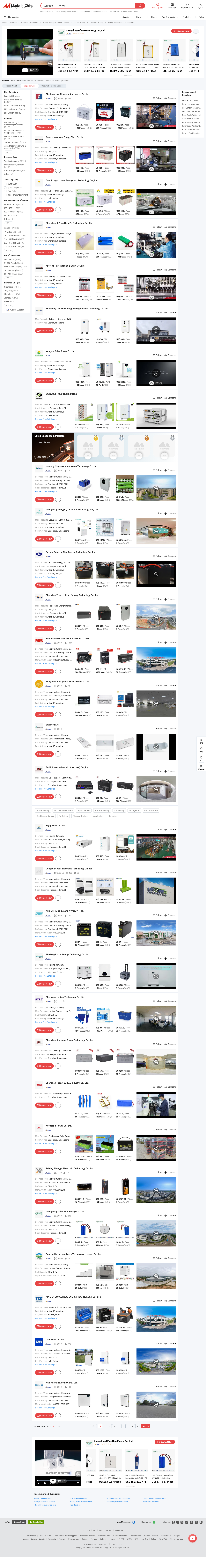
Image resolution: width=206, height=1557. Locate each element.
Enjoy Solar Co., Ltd (55, 825)
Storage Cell (134, 810)
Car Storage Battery (45, 816)
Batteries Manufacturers (192, 104)
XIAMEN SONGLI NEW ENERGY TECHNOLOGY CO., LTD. (73, 1296)
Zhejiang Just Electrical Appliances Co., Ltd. (68, 94)
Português (52, 1539)
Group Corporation (14, 170)
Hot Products (31, 1536)
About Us (86, 1530)
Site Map (108, 1530)
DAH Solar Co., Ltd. (55, 1339)
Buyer (138, 17)
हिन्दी (136, 1539)
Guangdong (12, 287)
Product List (11, 86)
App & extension (169, 17)
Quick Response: (42, 408)
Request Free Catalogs (45, 119)
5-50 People (12, 259)
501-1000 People (13, 274)
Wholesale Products (87, 1536)
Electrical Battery (80, 816)
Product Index (166, 1536)
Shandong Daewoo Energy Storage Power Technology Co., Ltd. (77, 308)
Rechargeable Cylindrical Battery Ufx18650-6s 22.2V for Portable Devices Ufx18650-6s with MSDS (136, 1477)
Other (8, 174)
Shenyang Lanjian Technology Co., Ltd (65, 997)
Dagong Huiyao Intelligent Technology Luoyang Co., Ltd (73, 1254)
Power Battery (43, 810)
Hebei (9, 301)
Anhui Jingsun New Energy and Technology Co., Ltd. (72, 180)
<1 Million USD (13, 232)
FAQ (94, 1530)
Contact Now (46, 127)
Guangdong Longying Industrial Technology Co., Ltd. (72, 509)
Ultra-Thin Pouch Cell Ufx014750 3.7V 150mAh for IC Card (110, 1477)
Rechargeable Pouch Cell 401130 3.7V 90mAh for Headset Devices (67, 66)
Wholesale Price (104, 1536)
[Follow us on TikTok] (177, 1522)
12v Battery (119, 810)
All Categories (12, 17)
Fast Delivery (13, 191)
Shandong (12, 294)
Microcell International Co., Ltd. (65, 265)
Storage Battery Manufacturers (154, 1498)
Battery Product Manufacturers (118, 1498)
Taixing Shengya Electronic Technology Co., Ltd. (70, 1168)
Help (153, 17)
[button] (61, 49)
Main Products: (41, 108)
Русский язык (73, 1539)
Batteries (112, 816)
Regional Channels (151, 1536)
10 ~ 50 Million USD (15, 235)
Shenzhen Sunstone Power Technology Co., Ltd (69, 1040)
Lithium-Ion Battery (12, 112)
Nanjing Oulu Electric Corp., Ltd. (61, 1382)
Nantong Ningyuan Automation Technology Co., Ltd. (72, 466)
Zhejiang (11, 290)
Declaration (103, 1544)
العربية (113, 1539)
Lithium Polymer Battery (14, 109)
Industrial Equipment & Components (14, 131)
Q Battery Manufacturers (43, 1498)
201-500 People (13, 270)
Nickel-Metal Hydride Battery (13, 100)
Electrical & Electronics (14, 137)
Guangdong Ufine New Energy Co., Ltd (85, 30)
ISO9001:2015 (13, 204)
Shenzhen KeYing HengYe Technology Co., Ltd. (69, 223)
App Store (19, 1522)
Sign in (200, 7)
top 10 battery (84, 810)
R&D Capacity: (41, 112)
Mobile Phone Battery (63, 810)
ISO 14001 (12, 208)
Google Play (36, 1522)
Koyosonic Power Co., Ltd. (59, 1125)
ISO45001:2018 (13, 211)
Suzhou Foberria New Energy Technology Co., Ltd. (71, 552)
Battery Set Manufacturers (193, 133)
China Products (45, 1536)
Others (9, 219)
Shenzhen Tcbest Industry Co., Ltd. (67, 1082)
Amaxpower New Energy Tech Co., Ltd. (65, 137)
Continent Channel (120, 1536)
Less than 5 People (15, 266)
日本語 (129, 1539)
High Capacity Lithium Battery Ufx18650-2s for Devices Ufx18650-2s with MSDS (163, 1477)
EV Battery (63, 816)
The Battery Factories (151, 1501)
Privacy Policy (116, 1544)
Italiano (85, 1539)
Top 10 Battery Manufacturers (121, 11)
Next (144, 1426)
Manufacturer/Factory (14, 165)
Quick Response (14, 187)
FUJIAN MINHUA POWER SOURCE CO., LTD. (67, 638)
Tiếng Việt (163, 1539)
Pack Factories (75, 1505)
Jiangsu (11, 297)
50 (59, 1426)
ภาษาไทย (144, 1539)
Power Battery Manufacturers (66, 11)
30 (53, 1426)
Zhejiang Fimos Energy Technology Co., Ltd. (68, 954)
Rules (201, 17)
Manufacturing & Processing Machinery (13, 124)
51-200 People (13, 263)
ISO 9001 (10, 215)
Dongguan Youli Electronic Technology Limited (69, 868)
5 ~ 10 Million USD (14, 239)
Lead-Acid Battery (12, 96)
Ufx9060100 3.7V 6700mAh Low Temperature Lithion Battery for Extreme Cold (120, 66)
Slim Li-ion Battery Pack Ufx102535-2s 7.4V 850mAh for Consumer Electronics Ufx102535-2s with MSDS (173, 66)
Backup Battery (151, 810)
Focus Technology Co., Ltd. (104, 1547)
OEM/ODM (12, 183)
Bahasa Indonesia (176, 1539)
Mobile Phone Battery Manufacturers (93, 11)
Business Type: (41, 104)
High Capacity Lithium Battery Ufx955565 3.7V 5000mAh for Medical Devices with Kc (147, 66)
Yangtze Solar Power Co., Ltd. (61, 351)
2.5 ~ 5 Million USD (14, 242)
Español (42, 1539)
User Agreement (90, 1544)
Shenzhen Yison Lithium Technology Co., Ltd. (72, 595)
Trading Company (15, 161)
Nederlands (104, 1539)
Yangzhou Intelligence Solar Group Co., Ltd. (68, 681)
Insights (177, 1536)
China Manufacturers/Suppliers (65, 1536)
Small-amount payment (17, 194)
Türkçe (153, 1539)
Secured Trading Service (52, 86)
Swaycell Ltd (52, 724)
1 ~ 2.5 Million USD (14, 246)
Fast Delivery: (41, 115)
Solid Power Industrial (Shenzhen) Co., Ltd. (67, 767)
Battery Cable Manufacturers (44, 1501)
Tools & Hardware (15, 142)
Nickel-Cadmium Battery (14, 105)
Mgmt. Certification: (43, 660)
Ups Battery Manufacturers (194, 107)
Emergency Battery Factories (117, 1501)
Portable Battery (102, 810)
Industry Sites (135, 1536)
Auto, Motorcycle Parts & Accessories (15, 147)
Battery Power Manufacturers (81, 1501)
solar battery (98, 816)
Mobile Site (119, 1530)
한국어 (121, 1539)
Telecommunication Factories (45, 1505)
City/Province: (41, 158)
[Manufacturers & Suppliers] (18, 6)
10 (48, 1426)
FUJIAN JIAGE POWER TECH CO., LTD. (65, 911)
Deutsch (94, 1539)
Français (62, 1539)
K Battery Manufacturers (79, 1498)
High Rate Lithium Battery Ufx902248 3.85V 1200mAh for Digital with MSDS (94, 66)
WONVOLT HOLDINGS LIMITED (61, 393)
